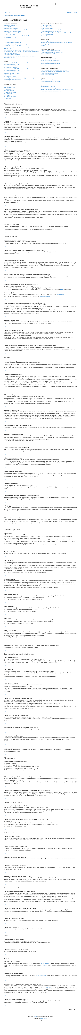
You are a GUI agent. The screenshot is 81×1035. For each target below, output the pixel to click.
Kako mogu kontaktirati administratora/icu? (51, 91)
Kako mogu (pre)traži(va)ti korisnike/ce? (51, 63)
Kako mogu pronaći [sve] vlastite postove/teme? (52, 65)
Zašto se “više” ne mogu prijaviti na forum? (14, 32)
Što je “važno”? (7, 95)
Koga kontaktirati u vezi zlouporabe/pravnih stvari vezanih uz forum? (57, 89)
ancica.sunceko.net (45, 296)
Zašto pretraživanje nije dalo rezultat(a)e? (51, 60)
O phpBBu (44, 965)
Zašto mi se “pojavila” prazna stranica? (50, 62)
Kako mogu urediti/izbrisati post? (11, 64)
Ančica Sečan (60, 294)
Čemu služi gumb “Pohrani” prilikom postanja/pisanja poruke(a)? (19, 78)
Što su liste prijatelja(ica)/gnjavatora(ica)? (51, 50)
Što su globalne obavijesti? (10, 92)
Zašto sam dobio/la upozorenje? (11, 74)
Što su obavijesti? (8, 93)
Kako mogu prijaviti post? (10, 76)
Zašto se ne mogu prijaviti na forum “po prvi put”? (15, 29)
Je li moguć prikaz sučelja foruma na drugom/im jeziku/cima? (18, 50)
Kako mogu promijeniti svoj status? (12, 54)
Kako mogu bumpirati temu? (10, 80)
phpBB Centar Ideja (40, 975)
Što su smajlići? (7, 89)
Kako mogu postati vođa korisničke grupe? (51, 31)
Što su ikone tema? (8, 98)
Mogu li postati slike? (9, 90)
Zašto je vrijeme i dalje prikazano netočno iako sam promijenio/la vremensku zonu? (19, 47)
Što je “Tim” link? (45, 35)
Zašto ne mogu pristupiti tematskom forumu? (14, 71)
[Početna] (11, 6)
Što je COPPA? (7, 26)
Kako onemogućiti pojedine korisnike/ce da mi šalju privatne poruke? (57, 42)
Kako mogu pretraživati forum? (48, 59)
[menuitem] (8, 12)
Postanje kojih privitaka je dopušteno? (50, 79)
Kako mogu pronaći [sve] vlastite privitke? (51, 81)
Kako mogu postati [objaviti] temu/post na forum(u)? (16, 62)
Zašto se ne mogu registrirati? (11, 28)
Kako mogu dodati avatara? (10, 53)
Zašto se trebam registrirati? (10, 25)
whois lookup (49, 987)
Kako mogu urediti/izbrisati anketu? (12, 70)
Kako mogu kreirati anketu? (10, 67)
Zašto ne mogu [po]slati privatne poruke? (51, 41)
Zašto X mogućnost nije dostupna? (49, 88)
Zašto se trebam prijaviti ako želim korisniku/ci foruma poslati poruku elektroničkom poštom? (20, 56)
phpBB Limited (45, 963)
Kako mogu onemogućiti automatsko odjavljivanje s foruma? (18, 35)
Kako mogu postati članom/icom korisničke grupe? (53, 29)
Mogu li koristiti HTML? (9, 87)
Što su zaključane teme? (10, 96)
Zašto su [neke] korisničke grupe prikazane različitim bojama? (56, 32)
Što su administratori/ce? (47, 25)
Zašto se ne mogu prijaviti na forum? (12, 31)
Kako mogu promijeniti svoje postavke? (13, 42)
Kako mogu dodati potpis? (10, 65)
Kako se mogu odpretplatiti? (47, 74)
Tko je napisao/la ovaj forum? (48, 86)
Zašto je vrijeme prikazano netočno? (12, 45)
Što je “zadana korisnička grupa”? (49, 34)
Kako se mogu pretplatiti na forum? (49, 73)
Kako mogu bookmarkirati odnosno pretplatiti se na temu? (55, 71)
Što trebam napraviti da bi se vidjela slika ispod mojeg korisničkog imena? (21, 51)
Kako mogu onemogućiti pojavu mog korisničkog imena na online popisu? (21, 44)
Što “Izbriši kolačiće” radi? (10, 37)
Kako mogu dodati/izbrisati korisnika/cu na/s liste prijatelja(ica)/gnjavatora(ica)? (52, 53)
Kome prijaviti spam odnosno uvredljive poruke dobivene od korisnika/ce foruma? (58, 44)
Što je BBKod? (7, 86)
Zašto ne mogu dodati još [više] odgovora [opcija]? (16, 68)
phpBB (62, 289)
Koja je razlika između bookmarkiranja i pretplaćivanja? (54, 70)
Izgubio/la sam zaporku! (9, 34)
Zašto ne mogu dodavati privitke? (12, 73)
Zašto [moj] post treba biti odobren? (12, 79)
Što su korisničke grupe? (47, 28)
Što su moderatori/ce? (46, 26)
